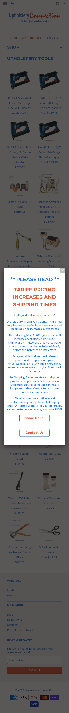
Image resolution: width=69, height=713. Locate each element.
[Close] (62, 270)
